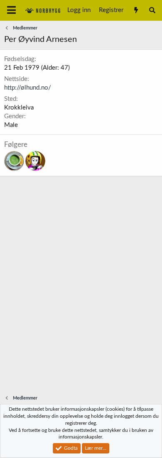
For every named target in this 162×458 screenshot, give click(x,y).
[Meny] (11, 10)
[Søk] (152, 10)
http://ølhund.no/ (27, 88)
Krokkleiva (19, 108)
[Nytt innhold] (136, 10)
